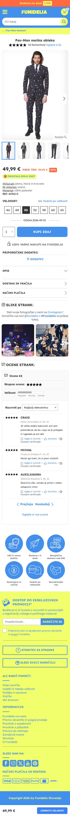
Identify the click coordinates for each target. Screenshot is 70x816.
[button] (64, 99)
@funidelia (31, 316)
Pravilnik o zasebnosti (17, 723)
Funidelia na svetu (15, 716)
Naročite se (52, 621)
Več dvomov (11, 700)
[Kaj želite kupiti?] (5, 12)
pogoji (14, 634)
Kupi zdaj (42, 232)
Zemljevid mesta (13, 734)
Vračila (7, 696)
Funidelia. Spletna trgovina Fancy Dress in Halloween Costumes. (34, 12)
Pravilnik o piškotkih (16, 727)
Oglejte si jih (53, 44)
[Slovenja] (6, 763)
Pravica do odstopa (15, 731)
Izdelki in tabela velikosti (19, 689)
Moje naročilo (11, 685)
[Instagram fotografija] (18, 340)
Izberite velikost (52, 810)
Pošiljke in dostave (15, 692)
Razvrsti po (13, 407)
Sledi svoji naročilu (37, 662)
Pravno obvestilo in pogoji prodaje (25, 719)
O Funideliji (10, 742)
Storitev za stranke (37, 650)
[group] (8, 151)
